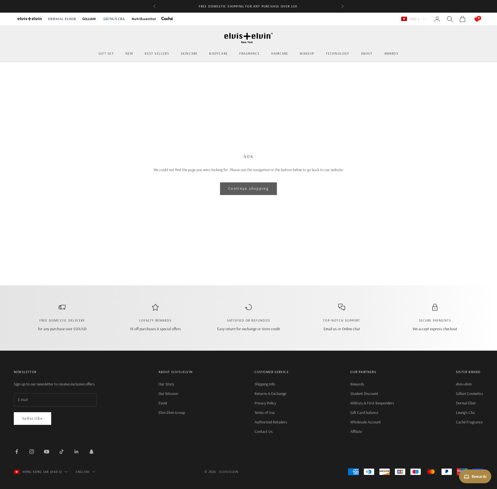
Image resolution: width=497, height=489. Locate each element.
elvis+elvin (464, 384)
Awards (391, 53)
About (367, 53)
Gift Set (106, 53)
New (129, 53)
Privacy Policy (265, 403)
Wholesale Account (365, 422)
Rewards (357, 384)
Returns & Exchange (270, 393)
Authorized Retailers (271, 422)
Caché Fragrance (469, 422)
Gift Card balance (364, 412)
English (82, 472)
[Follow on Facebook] (17, 451)
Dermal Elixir (466, 403)
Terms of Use (265, 412)
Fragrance (249, 53)
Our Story (166, 384)
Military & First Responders (372, 403)
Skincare (189, 53)
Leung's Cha (465, 412)
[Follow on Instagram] (32, 451)
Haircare (279, 53)
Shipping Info (265, 384)
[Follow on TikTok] (61, 451)
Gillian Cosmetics (469, 393)
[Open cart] (471, 19)
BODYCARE (218, 53)
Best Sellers (157, 53)
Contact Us (264, 431)
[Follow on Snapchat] (91, 451)
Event (162, 403)
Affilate (356, 431)
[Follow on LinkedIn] (76, 451)
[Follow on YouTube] (46, 451)
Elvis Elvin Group (171, 412)
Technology (337, 53)
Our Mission (168, 393)
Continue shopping (248, 188)
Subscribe (32, 418)
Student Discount (364, 393)
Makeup (307, 53)
